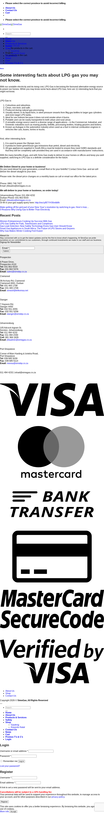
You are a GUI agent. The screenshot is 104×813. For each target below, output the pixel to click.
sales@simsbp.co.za (17, 271)
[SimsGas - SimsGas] (11, 24)
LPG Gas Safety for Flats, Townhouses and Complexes (26, 223)
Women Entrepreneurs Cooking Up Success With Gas (26, 221)
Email (5, 248)
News (8, 58)
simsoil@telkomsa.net (17, 290)
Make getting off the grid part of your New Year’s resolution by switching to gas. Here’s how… (44, 207)
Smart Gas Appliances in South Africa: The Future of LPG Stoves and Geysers (37, 228)
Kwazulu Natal (18, 53)
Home (8, 39)
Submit (6, 251)
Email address (7, 782)
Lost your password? (10, 766)
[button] (12, 46)
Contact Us (11, 10)
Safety (8, 46)
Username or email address (14, 751)
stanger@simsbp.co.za (18, 314)
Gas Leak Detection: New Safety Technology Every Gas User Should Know (36, 226)
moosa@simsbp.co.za (17, 363)
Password (5, 756)
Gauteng (15, 51)
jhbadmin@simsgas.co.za (19, 340)
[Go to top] (1, 703)
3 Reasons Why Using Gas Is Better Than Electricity (25, 209)
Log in (21, 761)
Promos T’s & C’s (14, 63)
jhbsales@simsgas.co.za (19, 200)
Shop (8, 48)
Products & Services (16, 43)
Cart (7, 13)
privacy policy (57, 797)
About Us (10, 8)
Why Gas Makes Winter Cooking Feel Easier (21, 231)
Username (5, 777)
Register (4, 802)
